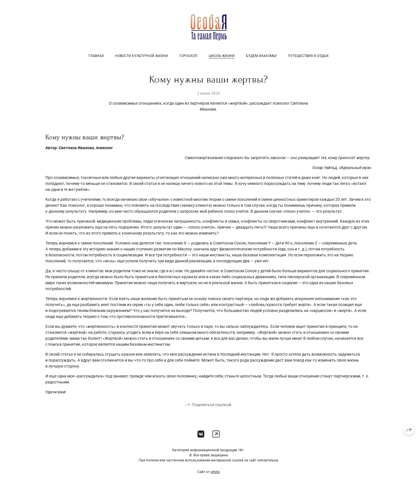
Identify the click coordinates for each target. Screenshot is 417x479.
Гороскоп (188, 56)
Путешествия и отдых (308, 56)
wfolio (215, 472)
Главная (96, 56)
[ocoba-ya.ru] (209, 27)
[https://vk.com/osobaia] (201, 434)
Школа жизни (222, 56)
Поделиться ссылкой (211, 404)
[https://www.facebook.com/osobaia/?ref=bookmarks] (216, 434)
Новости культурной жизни (141, 56)
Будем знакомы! (261, 56)
